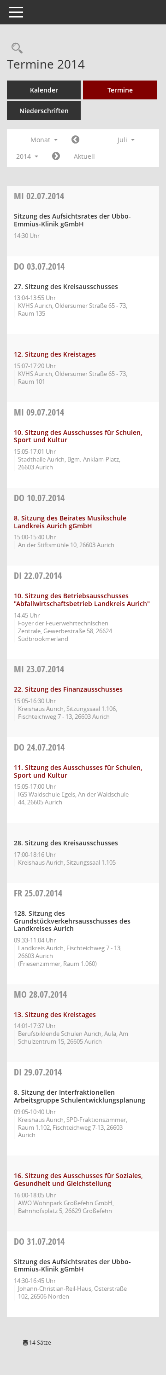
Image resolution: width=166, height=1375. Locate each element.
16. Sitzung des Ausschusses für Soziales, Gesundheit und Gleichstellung (78, 1179)
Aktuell (84, 156)
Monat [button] (41, 139)
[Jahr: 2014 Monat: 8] (56, 156)
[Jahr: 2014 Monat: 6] (75, 140)
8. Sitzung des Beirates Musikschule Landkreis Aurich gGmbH (70, 522)
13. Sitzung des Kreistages (55, 1014)
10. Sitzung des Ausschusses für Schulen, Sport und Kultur (78, 436)
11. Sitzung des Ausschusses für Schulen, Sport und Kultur (78, 771)
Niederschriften (44, 110)
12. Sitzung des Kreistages (55, 354)
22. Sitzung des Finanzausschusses (68, 689)
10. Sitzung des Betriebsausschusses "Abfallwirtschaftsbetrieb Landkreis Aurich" (82, 599)
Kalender (44, 90)
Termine (120, 90)
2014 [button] (24, 156)
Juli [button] (123, 139)
